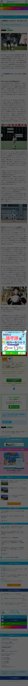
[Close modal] (26, 332)
